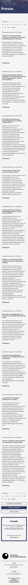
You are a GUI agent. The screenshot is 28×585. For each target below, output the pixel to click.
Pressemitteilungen (14, 507)
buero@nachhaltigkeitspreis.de (15, 574)
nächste (13, 27)
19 (8, 27)
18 (5, 27)
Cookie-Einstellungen (14, 582)
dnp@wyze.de (14, 537)
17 (2, 27)
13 (16, 24)
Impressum (13, 579)
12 (13, 24)
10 (7, 24)
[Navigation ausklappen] (26, 1)
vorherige (5, 21)
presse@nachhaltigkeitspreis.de (13, 528)
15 (21, 24)
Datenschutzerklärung (14, 580)
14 (19, 24)
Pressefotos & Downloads (14, 503)
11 (10, 24)
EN (23, 2)
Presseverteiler (14, 511)
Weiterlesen (5, 63)
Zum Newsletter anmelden (14, 578)
